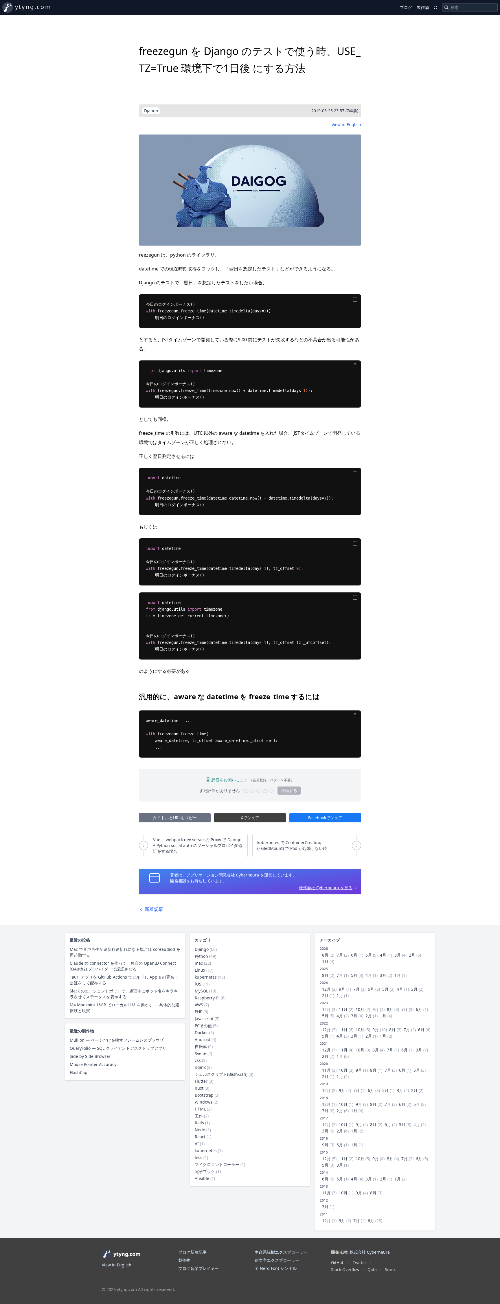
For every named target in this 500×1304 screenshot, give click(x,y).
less (198, 1157)
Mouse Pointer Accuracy (93, 1064)
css (198, 1060)
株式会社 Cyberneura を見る (325, 887)
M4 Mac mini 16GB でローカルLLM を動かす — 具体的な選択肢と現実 (124, 1007)
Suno (390, 1269)
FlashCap (78, 1072)
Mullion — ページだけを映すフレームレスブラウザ (117, 1040)
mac (199, 963)
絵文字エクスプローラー (277, 1260)
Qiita (372, 1269)
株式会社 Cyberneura (370, 1252)
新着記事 (153, 909)
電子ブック (205, 1171)
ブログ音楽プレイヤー (198, 1268)
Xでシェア (250, 817)
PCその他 (203, 1025)
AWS (199, 1005)
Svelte (200, 1053)
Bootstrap (204, 1095)
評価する (289, 790)
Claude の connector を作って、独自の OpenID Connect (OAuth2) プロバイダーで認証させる (123, 966)
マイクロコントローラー (217, 1164)
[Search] (446, 7)
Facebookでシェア (325, 817)
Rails (199, 1123)
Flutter (201, 1081)
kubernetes (206, 977)
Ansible (202, 1178)
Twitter (359, 1262)
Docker (201, 1032)
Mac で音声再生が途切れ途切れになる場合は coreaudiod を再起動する (125, 952)
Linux (200, 970)
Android (202, 1039)
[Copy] (355, 299)
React (200, 1136)
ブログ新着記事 (192, 1252)
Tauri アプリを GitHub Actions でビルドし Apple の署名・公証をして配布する (124, 980)
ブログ (406, 7)
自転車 (201, 1046)
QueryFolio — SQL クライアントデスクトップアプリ (118, 1048)
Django (202, 949)
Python (201, 956)
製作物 (423, 7)
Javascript (204, 1018)
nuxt (199, 1088)
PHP (198, 1011)
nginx (200, 1067)
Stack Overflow (345, 1269)
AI (197, 1143)
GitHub (338, 1262)
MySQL (201, 991)
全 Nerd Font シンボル (276, 1268)
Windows (203, 1102)
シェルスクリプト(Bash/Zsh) (221, 1074)
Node (200, 1129)
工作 (199, 1116)
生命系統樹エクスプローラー (281, 1252)
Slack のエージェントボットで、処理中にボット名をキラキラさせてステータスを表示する (124, 993)
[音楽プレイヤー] (435, 7)
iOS (198, 984)
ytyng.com (33, 7)
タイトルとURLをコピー (175, 817)
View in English (346, 124)
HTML (200, 1109)
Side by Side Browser (90, 1056)
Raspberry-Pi (207, 998)
